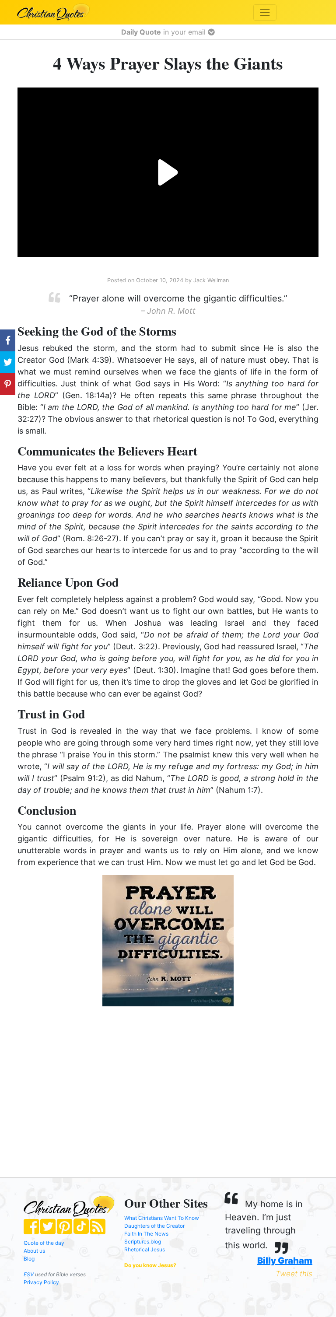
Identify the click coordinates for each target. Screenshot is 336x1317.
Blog (29, 1258)
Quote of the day (44, 1243)
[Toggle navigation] (264, 12)
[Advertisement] (85, 1083)
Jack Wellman (211, 280)
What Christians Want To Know (161, 1218)
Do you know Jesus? (150, 1265)
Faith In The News (146, 1233)
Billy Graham (284, 1260)
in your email (164, 32)
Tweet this (294, 1273)
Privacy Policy (41, 1282)
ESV (29, 1274)
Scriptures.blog (142, 1241)
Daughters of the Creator (154, 1225)
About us (34, 1250)
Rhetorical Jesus (144, 1249)
